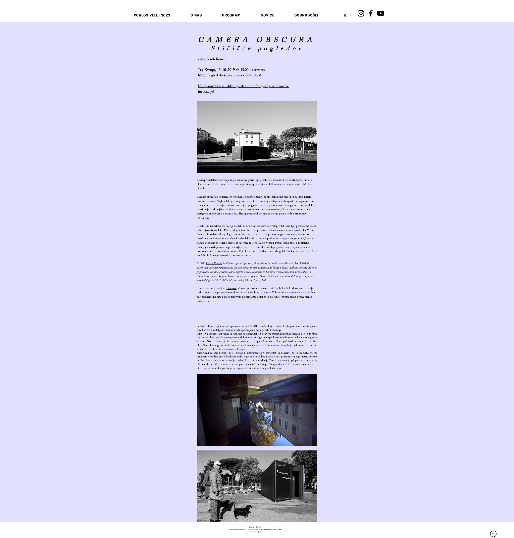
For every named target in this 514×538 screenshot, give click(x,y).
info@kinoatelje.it (255, 532)
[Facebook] (371, 13)
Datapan (231, 288)
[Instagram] (361, 13)
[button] (231, 16)
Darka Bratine (214, 263)
